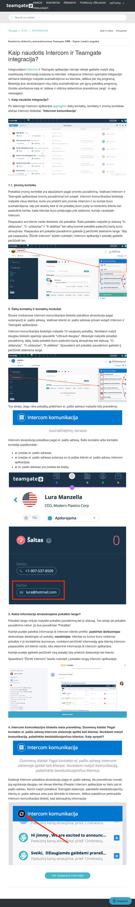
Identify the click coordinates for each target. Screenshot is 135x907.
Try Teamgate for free (68, 875)
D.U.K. (25, 30)
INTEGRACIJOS (40, 30)
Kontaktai (53, 2)
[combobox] (67, 17)
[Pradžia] (20, 5)
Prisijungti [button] (40, 8)
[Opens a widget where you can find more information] (120, 901)
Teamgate (13, 30)
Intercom (32, 69)
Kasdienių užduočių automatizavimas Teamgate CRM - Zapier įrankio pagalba (53, 41)
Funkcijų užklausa (93, 2)
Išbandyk (70, 2)
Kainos (37, 2)
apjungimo (60, 106)
